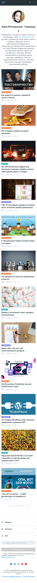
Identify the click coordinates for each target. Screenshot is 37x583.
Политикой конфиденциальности (12, 556)
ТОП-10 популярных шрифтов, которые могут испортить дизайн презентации (18, 206)
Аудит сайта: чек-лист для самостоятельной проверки (12, 349)
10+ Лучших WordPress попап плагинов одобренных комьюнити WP (17, 421)
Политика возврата (29, 576)
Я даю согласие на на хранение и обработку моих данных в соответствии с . (18, 555)
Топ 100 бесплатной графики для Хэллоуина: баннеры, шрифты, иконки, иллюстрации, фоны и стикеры (17, 169)
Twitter (15, 564)
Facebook (11, 564)
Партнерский (6, 92)
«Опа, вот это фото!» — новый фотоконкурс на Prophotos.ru (13, 495)
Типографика (6, 202)
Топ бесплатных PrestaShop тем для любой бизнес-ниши (16, 385)
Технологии (5, 345)
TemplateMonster (25, 37)
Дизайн (4, 164)
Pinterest (26, 564)
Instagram (18, 564)
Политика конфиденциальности (11, 576)
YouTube (22, 564)
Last (28, 506)
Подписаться (20, 549)
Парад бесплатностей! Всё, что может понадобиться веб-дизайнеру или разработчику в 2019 (17, 458)
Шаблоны (5, 381)
